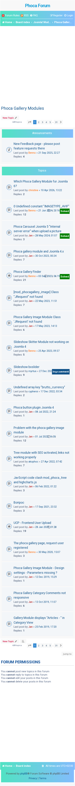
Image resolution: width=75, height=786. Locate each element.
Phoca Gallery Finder (27, 271)
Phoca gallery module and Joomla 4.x (39, 251)
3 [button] (42, 122)
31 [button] (56, 122)
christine (33, 190)
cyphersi (33, 391)
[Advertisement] (37, 65)
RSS (26, 15)
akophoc (33, 461)
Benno (32, 152)
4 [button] (46, 122)
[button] (29, 122)
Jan (30, 235)
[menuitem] (34, 15)
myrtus (32, 371)
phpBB (24, 773)
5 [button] (50, 122)
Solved (65, 211)
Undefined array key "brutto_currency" (39, 387)
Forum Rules (12, 15)
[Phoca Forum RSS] (22, 15)
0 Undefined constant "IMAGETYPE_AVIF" (41, 206)
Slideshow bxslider (26, 367)
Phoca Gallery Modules (22, 108)
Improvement (61, 371)
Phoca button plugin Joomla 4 (34, 407)
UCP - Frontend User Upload (32, 523)
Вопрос (19, 502)
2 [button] (38, 122)
